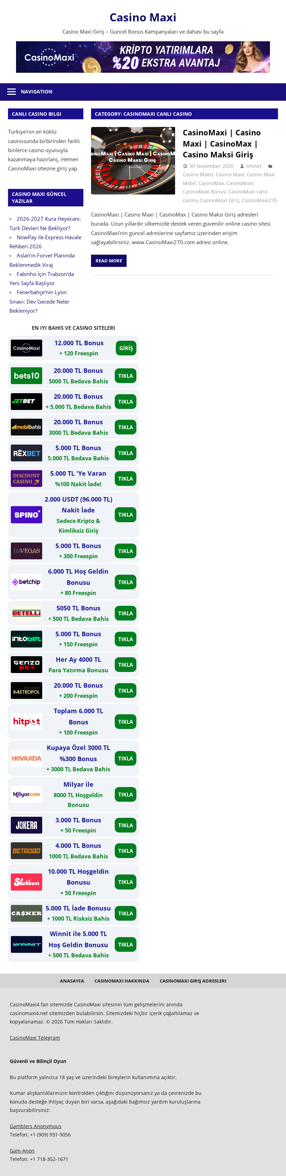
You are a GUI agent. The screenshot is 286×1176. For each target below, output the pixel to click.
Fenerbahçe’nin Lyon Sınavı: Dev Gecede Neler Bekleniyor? (39, 301)
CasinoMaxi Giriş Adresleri (193, 981)
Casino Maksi (198, 174)
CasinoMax (211, 183)
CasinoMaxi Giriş (219, 200)
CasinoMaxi (239, 183)
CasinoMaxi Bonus (204, 191)
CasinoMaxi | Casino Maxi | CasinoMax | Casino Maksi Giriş (222, 143)
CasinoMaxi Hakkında (122, 981)
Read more (109, 260)
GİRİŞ (126, 348)
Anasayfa (72, 981)
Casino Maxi (143, 16)
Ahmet (254, 166)
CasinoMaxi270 (259, 200)
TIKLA (125, 375)
